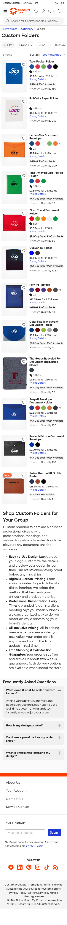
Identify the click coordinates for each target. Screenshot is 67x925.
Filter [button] (10, 45)
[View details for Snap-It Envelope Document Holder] (14, 414)
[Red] (37, 66)
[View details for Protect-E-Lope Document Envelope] (14, 451)
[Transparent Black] (37, 253)
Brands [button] (24, 45)
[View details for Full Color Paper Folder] (14, 113)
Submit (54, 832)
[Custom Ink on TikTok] (46, 867)
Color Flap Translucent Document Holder (43, 323)
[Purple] (49, 66)
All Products (9, 29)
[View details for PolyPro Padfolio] (14, 299)
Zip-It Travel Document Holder (44, 212)
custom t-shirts (51, 888)
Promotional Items (39, 884)
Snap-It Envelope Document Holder (40, 401)
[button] (24, 64)
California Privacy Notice (43, 892)
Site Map (57, 884)
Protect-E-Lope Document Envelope (46, 438)
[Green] (43, 181)
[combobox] (33, 21)
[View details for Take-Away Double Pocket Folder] (14, 187)
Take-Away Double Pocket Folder (46, 174)
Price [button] (42, 45)
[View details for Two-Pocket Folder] (14, 76)
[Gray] (55, 290)
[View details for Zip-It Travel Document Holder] (14, 225)
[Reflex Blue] (31, 66)
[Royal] (31, 290)
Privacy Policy (17, 892)
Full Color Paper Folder (43, 98)
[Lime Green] (43, 66)
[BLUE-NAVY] (31, 481)
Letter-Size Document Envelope (43, 137)
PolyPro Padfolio (39, 284)
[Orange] (55, 143)
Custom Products (15, 884)
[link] (20, 11)
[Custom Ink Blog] (55, 867)
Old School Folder (40, 248)
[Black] (55, 66)
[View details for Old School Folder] (14, 262)
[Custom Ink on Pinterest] (28, 867)
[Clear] (49, 218)
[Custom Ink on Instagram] (37, 867)
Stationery (26, 29)
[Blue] (31, 143)
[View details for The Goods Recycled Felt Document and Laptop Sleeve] (14, 373)
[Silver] (49, 330)
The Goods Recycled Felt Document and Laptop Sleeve (45, 362)
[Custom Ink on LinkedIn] (20, 867)
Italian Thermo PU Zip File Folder (45, 475)
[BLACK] (43, 481)
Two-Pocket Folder (41, 61)
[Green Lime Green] (49, 143)
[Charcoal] (31, 370)
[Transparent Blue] (31, 253)
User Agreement (34, 896)
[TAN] (37, 481)
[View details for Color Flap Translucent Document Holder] (14, 336)
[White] (31, 103)
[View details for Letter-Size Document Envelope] (14, 150)
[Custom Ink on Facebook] (11, 867)
